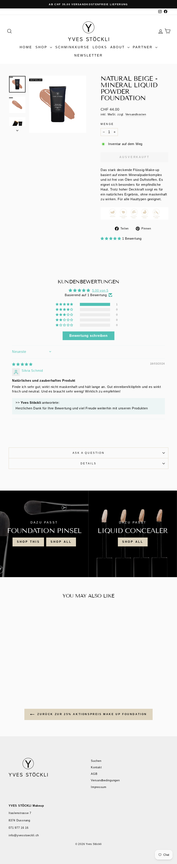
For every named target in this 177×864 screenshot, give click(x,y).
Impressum (98, 787)
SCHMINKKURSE (72, 47)
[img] (22, 364)
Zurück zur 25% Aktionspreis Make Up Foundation (91, 714)
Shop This (28, 541)
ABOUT (118, 47)
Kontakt (96, 767)
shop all (61, 541)
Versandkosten (135, 114)
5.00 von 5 (100, 290)
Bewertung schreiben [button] (88, 336)
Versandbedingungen (105, 780)
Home (26, 47)
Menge (107, 124)
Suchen (96, 760)
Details (88, 463)
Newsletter (88, 55)
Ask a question (88, 452)
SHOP (42, 47)
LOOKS (100, 47)
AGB (94, 773)
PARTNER (143, 47)
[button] (111, 238)
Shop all (132, 541)
